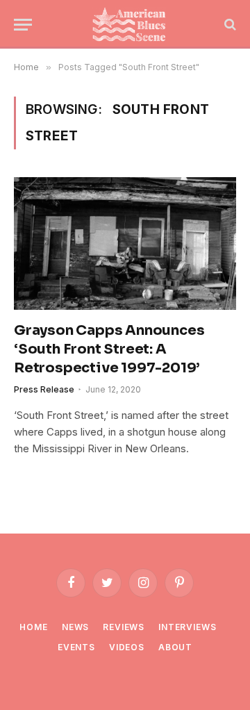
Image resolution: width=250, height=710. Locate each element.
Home (33, 627)
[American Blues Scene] (132, 24)
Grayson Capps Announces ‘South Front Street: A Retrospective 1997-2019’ (109, 349)
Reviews (123, 627)
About (175, 647)
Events (76, 647)
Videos (126, 647)
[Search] (229, 24)
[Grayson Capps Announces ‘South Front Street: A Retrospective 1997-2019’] (125, 243)
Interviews (187, 627)
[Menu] (23, 24)
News (75, 627)
